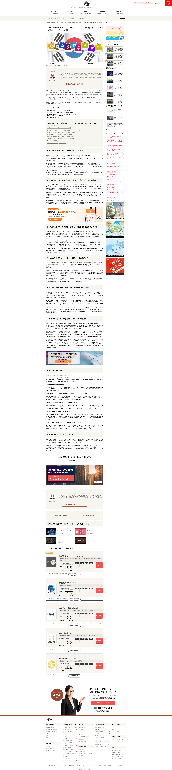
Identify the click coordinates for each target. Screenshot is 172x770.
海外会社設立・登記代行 (84, 738)
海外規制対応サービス (116, 750)
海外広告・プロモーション (68, 747)
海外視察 (48, 733)
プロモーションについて (91, 765)
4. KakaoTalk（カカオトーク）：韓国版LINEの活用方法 (60, 134)
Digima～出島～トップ (53, 765)
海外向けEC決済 (66, 738)
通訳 (47, 735)
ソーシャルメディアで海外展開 (65, 22)
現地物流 (48, 746)
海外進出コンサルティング (52, 731)
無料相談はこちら (103, 703)
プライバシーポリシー (118, 765)
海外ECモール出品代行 (67, 740)
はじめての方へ (63, 765)
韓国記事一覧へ (60, 515)
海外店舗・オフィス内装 (84, 727)
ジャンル (121, 133)
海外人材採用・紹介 (99, 727)
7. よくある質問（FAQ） (53, 141)
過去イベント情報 (115, 731)
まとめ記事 (65, 65)
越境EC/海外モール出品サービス (119, 754)
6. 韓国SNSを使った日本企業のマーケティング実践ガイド (61, 138)
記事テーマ (109, 133)
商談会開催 (65, 736)
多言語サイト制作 (66, 758)
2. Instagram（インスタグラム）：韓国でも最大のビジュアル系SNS (63, 130)
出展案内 (114, 729)
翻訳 (47, 737)
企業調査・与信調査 (67, 729)
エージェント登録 (115, 741)
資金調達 (81, 749)
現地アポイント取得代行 (68, 751)
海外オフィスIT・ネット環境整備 (82, 730)
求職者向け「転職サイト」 (117, 743)
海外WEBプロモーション (68, 745)
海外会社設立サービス (116, 752)
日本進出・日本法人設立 (100, 746)
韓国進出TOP (88, 515)
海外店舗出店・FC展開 (84, 736)
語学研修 (97, 733)
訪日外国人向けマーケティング (102, 744)
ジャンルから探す (71, 18)
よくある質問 (71, 765)
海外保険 (81, 755)
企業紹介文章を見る (74, 575)
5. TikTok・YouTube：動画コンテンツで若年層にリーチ (61, 136)
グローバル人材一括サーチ (117, 739)
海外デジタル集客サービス (117, 756)
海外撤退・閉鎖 (82, 741)
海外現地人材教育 (99, 731)
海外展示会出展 (66, 760)
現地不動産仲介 (82, 739)
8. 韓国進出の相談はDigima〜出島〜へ (56, 143)
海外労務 (97, 729)
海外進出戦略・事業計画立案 (52, 729)
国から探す (63, 18)
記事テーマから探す (80, 18)
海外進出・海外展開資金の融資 (85, 753)
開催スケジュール (115, 727)
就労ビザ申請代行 (99, 735)
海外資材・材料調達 (50, 750)
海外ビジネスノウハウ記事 (53, 18)
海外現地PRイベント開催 (68, 749)
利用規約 (105, 765)
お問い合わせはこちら (74, 84)
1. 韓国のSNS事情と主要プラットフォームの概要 (59, 128)
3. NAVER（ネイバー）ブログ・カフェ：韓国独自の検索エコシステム (63, 132)
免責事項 (110, 765)
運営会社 (99, 765)
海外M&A (48, 739)
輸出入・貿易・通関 (50, 748)
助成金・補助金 (82, 751)
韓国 (57, 22)
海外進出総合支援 (50, 727)
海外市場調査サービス (116, 758)
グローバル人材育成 (99, 737)
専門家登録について (80, 765)
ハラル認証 (65, 734)
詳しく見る (98, 565)
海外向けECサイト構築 (67, 756)
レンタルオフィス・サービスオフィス (83, 733)
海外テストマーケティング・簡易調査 (69, 732)
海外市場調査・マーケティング (69, 727)
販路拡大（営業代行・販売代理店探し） (69, 754)
